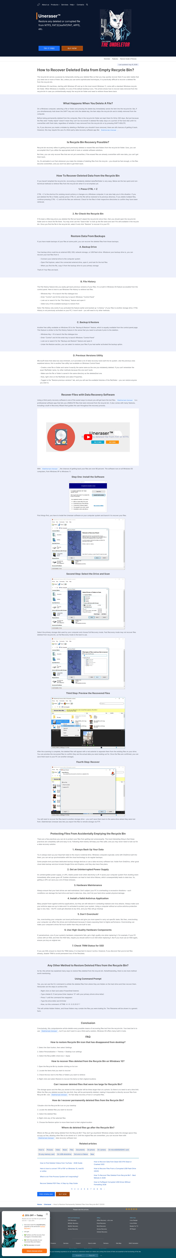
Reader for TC (134, 1226)
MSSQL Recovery (73, 1223)
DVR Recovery (72, 1220)
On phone (91, 1150)
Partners (105, 1243)
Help (72, 5)
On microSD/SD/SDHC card (118, 1150)
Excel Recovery (101, 1223)
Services (64, 5)
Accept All (78, 1255)
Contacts (80, 5)
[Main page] (38, 4)
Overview (107, 59)
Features (115, 59)
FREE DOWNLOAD (46, 1194)
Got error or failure (81, 1154)
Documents (80, 1150)
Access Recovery (73, 1229)
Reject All (91, 1255)
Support (78, 1243)
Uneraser (41, 59)
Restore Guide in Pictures (128, 59)
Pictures (50, 1150)
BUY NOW (72, 48)
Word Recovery (101, 1226)
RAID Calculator (133, 1243)
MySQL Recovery (73, 1226)
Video (58, 1150)
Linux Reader (134, 1220)
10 (101, 1189)
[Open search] (87, 4)
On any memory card (46, 1154)
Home (39, 1204)
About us (45, 5)
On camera (101, 1150)
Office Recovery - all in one (105, 1220)
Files (71, 1150)
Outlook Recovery (102, 1232)
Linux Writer (133, 1223)
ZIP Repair (133, 1229)
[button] (88, 437)
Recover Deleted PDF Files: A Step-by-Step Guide (59, 1183)
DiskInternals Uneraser (108, 130)
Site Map (118, 1243)
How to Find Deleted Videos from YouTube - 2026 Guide (61, 1163)
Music (65, 1150)
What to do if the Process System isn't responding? (59, 1177)
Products (54, 5)
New (92, 1154)
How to (41, 1150)
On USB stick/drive (64, 1154)
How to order (92, 1243)
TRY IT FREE (49, 48)
